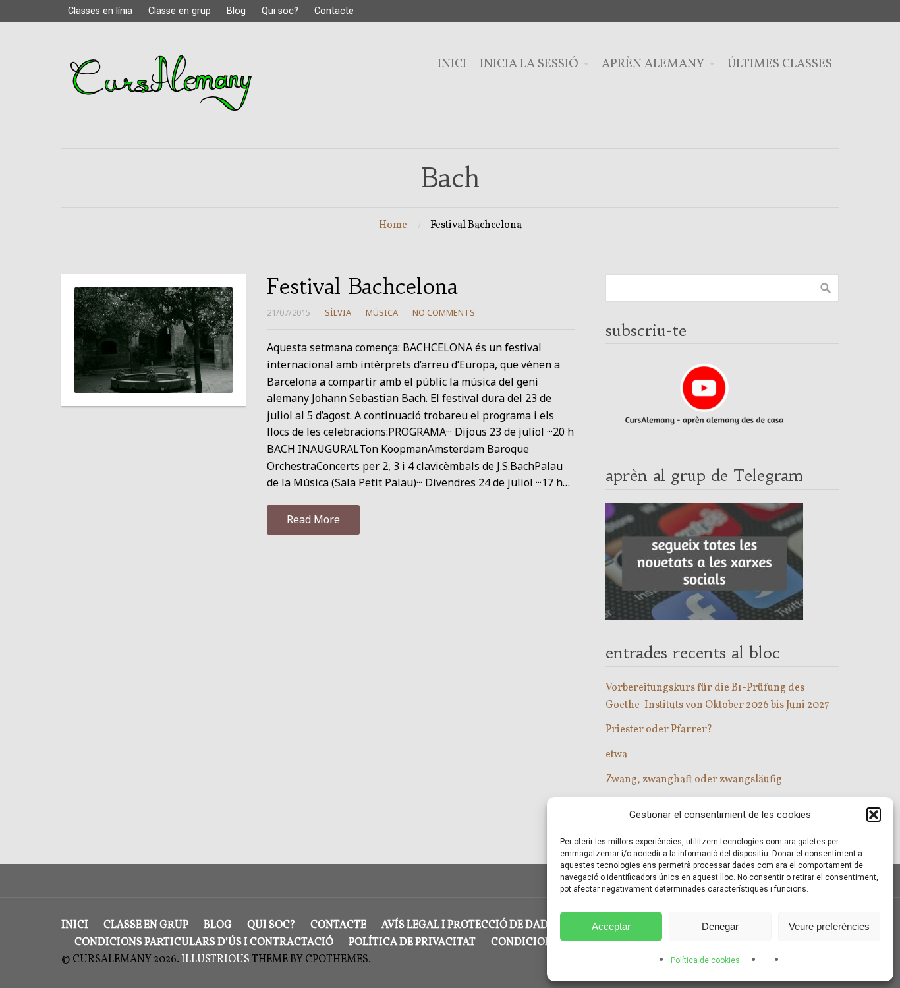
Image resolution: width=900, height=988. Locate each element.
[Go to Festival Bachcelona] (153, 340)
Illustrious (215, 959)
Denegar (720, 926)
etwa (616, 754)
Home (393, 225)
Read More (313, 519)
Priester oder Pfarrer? (658, 729)
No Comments (443, 312)
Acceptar (611, 926)
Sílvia (338, 312)
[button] (873, 814)
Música (382, 312)
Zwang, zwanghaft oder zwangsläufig (693, 779)
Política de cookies (705, 960)
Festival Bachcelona (362, 287)
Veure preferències (829, 926)
